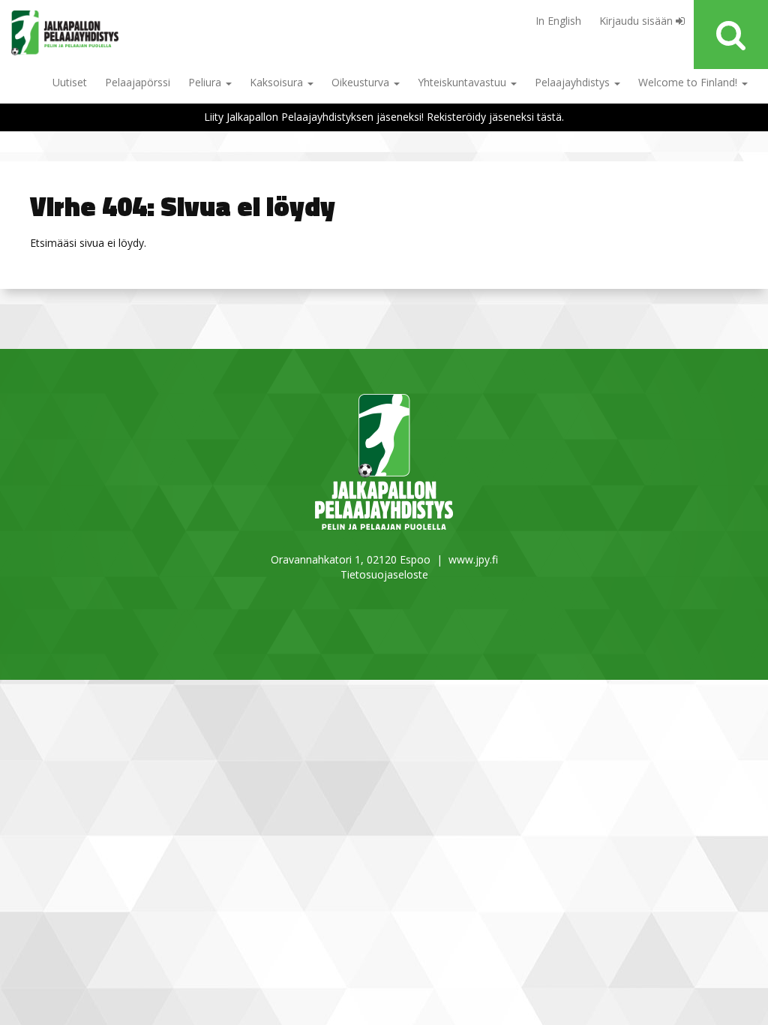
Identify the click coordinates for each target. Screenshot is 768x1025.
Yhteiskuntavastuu (463, 82)
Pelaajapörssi (137, 82)
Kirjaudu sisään (637, 21)
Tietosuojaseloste (384, 574)
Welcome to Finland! (689, 82)
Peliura (206, 82)
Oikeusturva (362, 82)
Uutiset (69, 82)
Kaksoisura (278, 82)
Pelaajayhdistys (574, 82)
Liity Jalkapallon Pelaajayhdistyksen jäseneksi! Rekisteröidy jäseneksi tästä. (384, 117)
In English (558, 21)
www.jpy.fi (473, 559)
